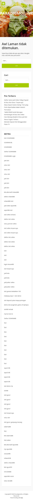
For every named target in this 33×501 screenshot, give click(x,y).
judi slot (6, 160)
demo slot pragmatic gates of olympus (16, 305)
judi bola (6, 273)
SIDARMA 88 (8, 142)
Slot (5, 323)
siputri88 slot (8, 210)
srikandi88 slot (8, 201)
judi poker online (9, 282)
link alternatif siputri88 (11, 445)
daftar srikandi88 (9, 196)
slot (5, 251)
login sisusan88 (9, 264)
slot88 (6, 390)
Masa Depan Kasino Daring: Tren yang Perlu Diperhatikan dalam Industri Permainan (16, 107)
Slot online (7, 440)
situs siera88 (8, 481)
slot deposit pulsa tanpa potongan (15, 300)
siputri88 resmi (9, 476)
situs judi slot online (10, 224)
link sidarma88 (8, 436)
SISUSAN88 (7, 472)
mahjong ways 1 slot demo (12, 296)
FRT (22, 498)
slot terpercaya (9, 269)
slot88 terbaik (8, 309)
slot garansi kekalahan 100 (12, 291)
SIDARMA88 (8, 147)
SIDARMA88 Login (9, 156)
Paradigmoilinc (16, 13)
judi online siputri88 (10, 206)
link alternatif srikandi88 (11, 192)
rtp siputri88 (8, 449)
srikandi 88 (7, 458)
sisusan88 (7, 454)
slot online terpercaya (11, 228)
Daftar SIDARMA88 (10, 151)
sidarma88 (7, 427)
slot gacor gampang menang (13, 422)
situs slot (7, 165)
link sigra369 (8, 467)
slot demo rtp (8, 386)
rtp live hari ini (8, 314)
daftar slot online (9, 219)
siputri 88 (7, 368)
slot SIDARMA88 (9, 138)
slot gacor (7, 395)
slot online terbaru (10, 215)
